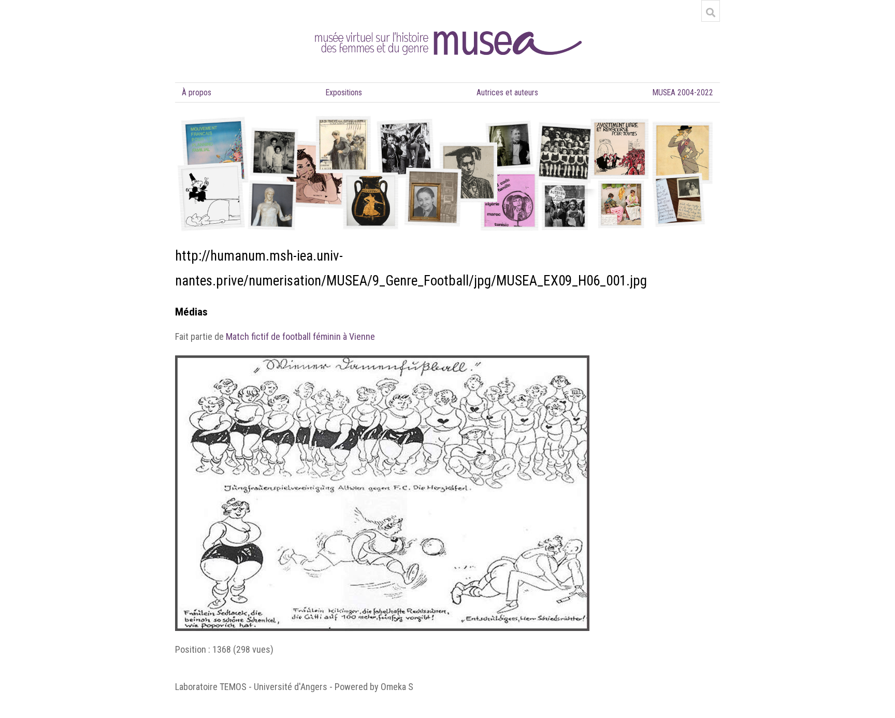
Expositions (344, 92)
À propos (196, 92)
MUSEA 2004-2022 (683, 92)
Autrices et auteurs (507, 92)
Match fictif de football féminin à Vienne (300, 336)
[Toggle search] (710, 12)
